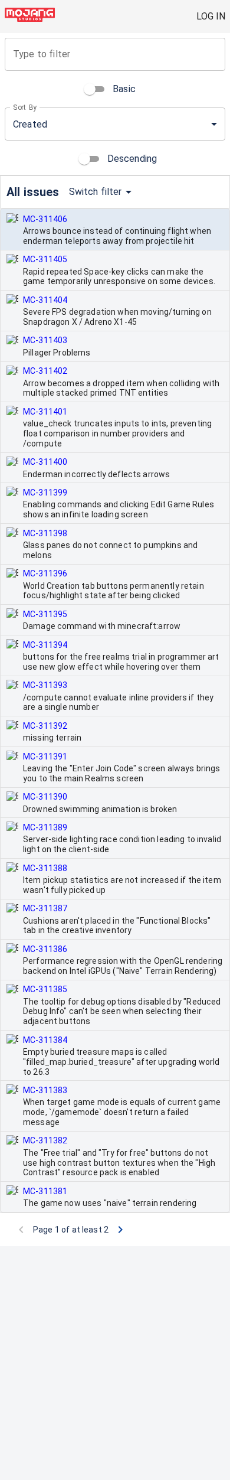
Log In (210, 16)
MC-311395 (45, 614)
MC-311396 (45, 573)
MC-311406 (45, 219)
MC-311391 (45, 756)
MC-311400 (45, 462)
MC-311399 (45, 492)
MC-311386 (45, 949)
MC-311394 (45, 645)
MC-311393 (45, 685)
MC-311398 (45, 533)
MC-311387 (45, 908)
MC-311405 (45, 259)
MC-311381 (45, 1191)
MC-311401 (45, 411)
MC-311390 (45, 796)
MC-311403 (45, 340)
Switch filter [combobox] (95, 191)
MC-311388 (45, 868)
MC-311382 (45, 1140)
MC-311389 (45, 827)
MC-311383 (45, 1090)
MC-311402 (45, 371)
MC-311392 (45, 726)
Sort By (25, 107)
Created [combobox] (30, 124)
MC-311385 (45, 989)
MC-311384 (45, 1040)
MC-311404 (45, 300)
